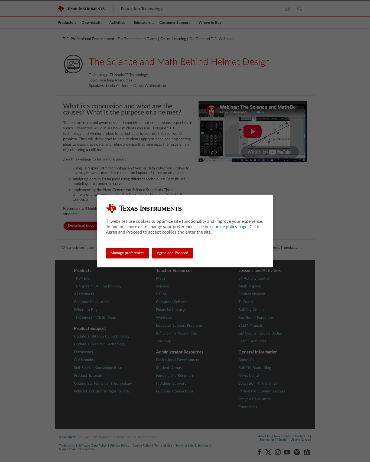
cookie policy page (229, 227)
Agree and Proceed (172, 253)
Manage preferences (127, 253)
